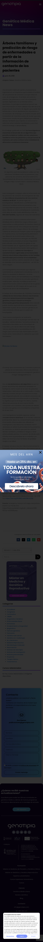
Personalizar (10, 936)
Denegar (33, 936)
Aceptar (22, 936)
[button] (40, 452)
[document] (21, 471)
